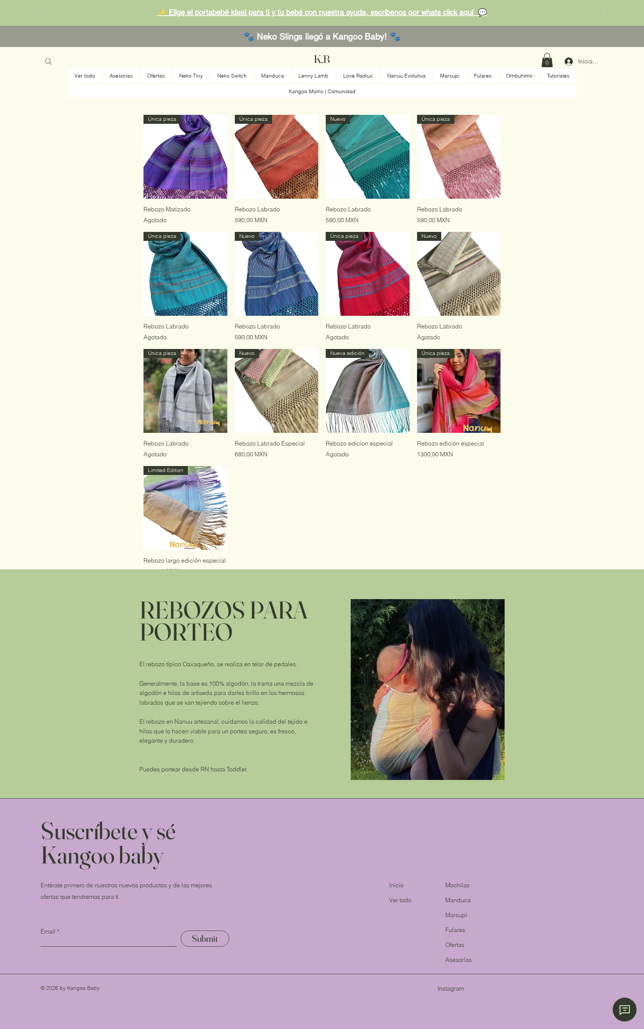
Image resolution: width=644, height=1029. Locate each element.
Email (48, 931)
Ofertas (454, 944)
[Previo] (39, 12)
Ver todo (400, 900)
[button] (547, 60)
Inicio (396, 885)
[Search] (48, 61)
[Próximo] (604, 12)
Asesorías (458, 959)
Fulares (455, 930)
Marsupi (456, 915)
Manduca (458, 900)
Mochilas (457, 885)
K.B (322, 59)
